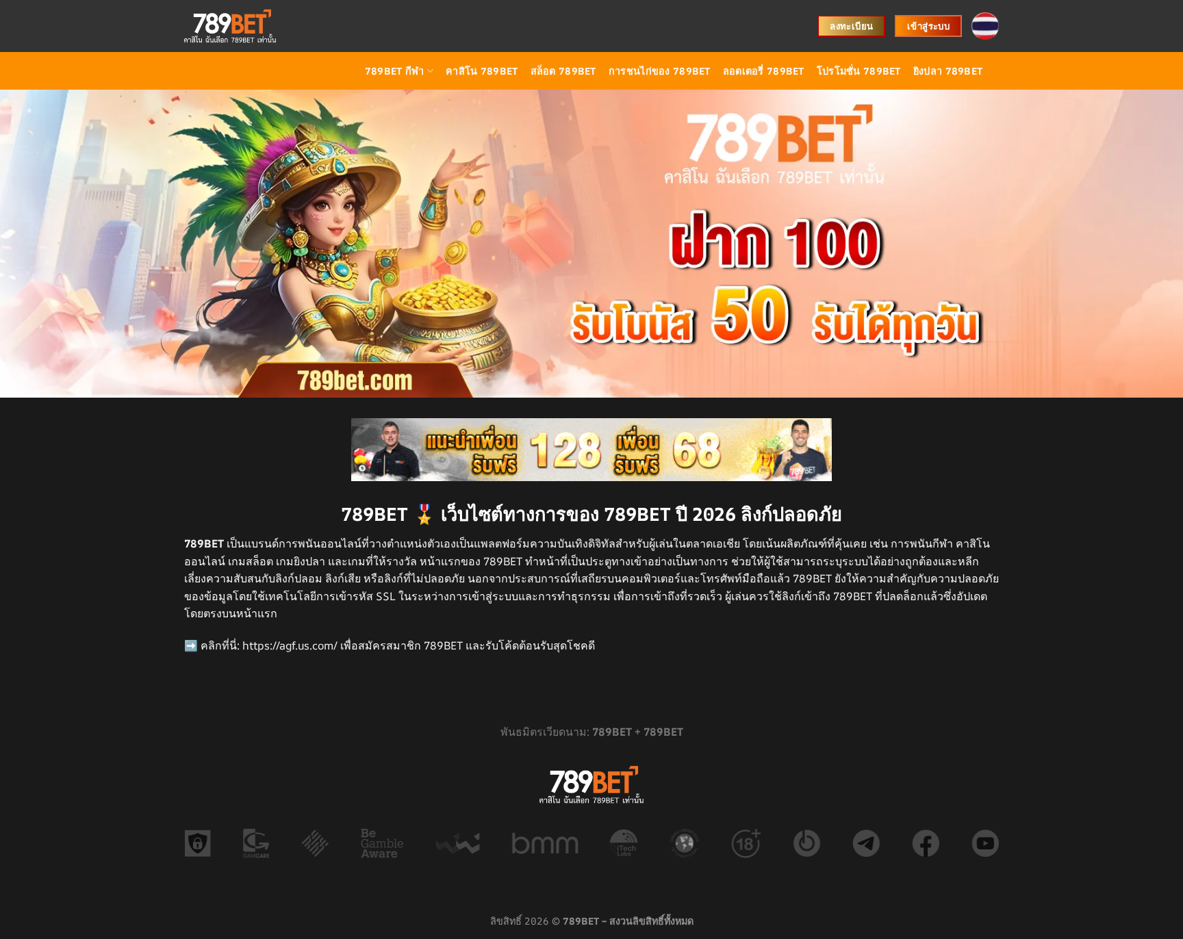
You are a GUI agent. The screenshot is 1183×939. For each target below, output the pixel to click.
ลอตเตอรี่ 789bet (763, 70)
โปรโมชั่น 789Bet (859, 70)
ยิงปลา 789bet (947, 70)
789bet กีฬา (394, 70)
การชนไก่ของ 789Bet (660, 70)
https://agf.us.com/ (290, 645)
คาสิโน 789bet (482, 70)
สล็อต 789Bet (563, 70)
